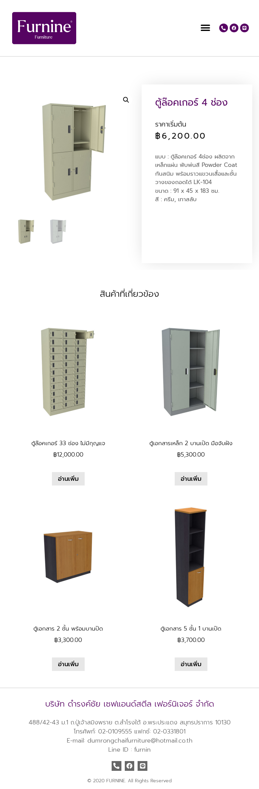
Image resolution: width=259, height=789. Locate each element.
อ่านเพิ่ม (68, 478)
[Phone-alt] (223, 28)
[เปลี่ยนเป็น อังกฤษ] (9, 67)
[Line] (244, 28)
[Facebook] (234, 28)
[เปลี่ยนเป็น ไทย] (16, 67)
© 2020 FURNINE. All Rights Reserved (129, 780)
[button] (205, 28)
